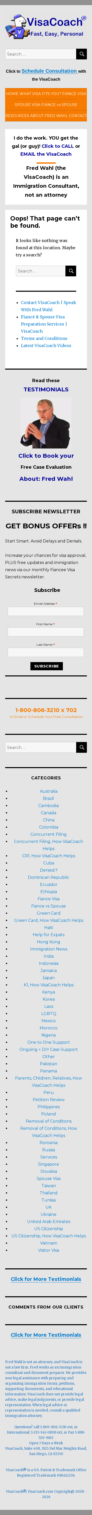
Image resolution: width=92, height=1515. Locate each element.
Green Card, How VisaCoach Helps (48, 920)
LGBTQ (48, 1013)
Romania (48, 1142)
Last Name (46, 645)
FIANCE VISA (74, 93)
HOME (12, 93)
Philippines (49, 1106)
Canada (48, 812)
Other (48, 1056)
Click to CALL (58, 146)
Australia (48, 791)
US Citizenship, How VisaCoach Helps (49, 1236)
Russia (48, 1149)
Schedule (36, 717)
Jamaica (49, 970)
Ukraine (48, 1214)
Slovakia (48, 1171)
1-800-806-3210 (53, 1427)
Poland (48, 1114)
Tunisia (48, 1200)
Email (18, 717)
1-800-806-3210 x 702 (46, 710)
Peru (48, 1092)
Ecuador (48, 884)
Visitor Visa (48, 1250)
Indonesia (49, 963)
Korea (49, 999)
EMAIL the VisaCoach (46, 154)
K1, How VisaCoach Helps (49, 985)
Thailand (48, 1192)
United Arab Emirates (48, 1221)
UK (48, 1207)
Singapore (48, 1164)
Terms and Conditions (44, 338)
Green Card (49, 913)
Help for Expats (48, 934)
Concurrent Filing (48, 834)
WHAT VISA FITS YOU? (40, 93)
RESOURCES (17, 115)
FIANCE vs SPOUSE (59, 104)
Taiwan (48, 1185)
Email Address (45, 604)
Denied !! (48, 870)
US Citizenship (48, 1228)
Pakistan (48, 1063)
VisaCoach (13, 1448)
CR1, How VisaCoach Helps (48, 855)
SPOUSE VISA (27, 104)
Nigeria (48, 1035)
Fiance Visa (49, 898)
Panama (48, 1071)
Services (48, 1157)
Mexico (48, 1020)
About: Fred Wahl (46, 478)
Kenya (48, 992)
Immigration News (48, 949)
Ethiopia (48, 891)
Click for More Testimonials (46, 1279)
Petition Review (49, 1099)
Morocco (48, 1028)
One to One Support (48, 1042)
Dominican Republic (48, 877)
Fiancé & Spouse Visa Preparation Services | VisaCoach (44, 324)
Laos (48, 1006)
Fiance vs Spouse (48, 906)
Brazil (48, 798)
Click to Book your (46, 455)
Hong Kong (48, 941)
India (49, 956)
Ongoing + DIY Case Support (48, 1049)
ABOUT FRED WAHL (49, 115)
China (48, 820)
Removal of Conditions (49, 1121)
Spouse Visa (49, 1178)
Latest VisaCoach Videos (46, 345)
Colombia (48, 827)
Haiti (48, 927)
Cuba (48, 863)
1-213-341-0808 (43, 1432)
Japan (48, 977)
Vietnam (48, 1243)
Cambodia (48, 805)
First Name (45, 624)
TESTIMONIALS (46, 389)
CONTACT (78, 115)
